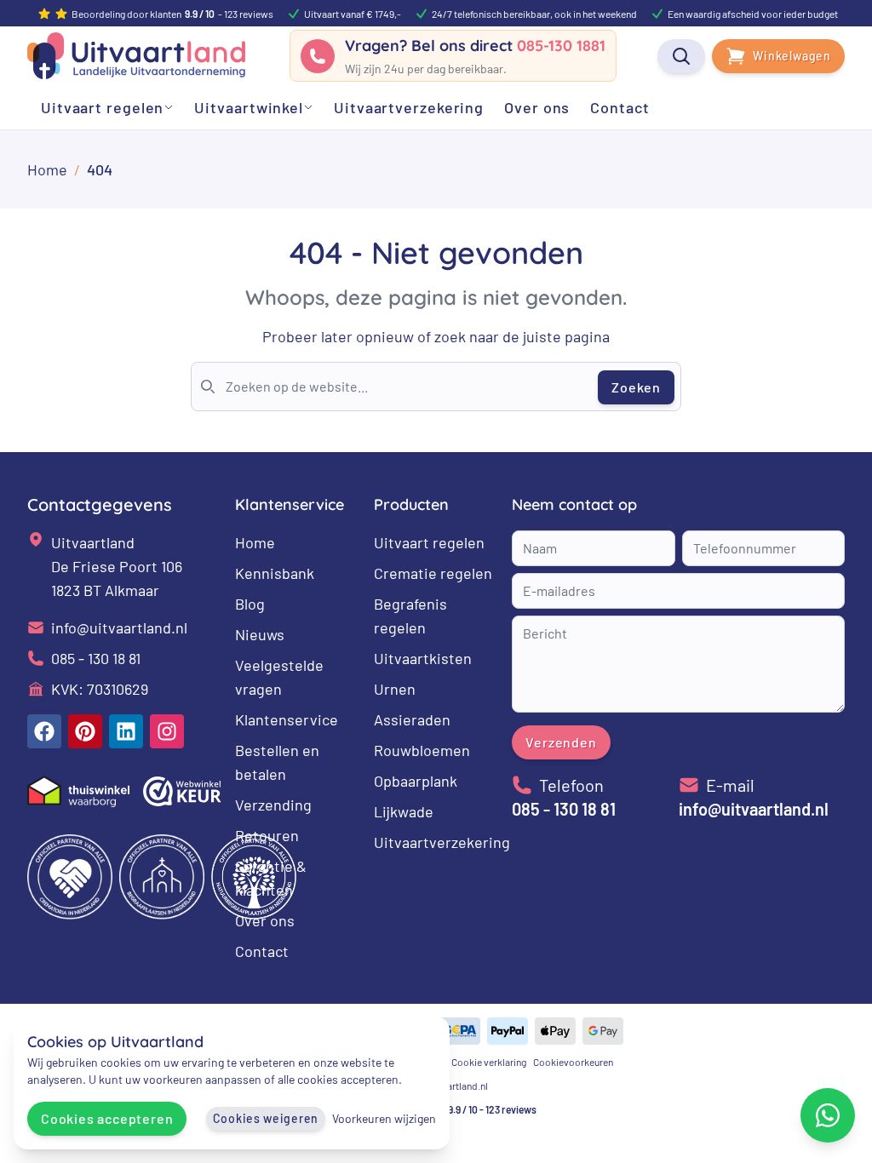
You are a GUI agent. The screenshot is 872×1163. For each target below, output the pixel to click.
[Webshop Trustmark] (182, 791)
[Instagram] (167, 731)
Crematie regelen (433, 573)
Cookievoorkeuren (573, 1062)
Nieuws (259, 634)
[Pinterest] (85, 731)
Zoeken (636, 387)
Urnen (395, 688)
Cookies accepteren (107, 1118)
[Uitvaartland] (136, 55)
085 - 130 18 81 (96, 658)
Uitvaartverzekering (442, 842)
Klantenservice (286, 719)
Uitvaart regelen (429, 542)
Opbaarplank (415, 780)
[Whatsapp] (827, 1115)
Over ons (265, 920)
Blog (250, 603)
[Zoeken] (681, 56)
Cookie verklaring (488, 1062)
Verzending (273, 804)
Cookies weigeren (265, 1118)
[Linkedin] (126, 731)
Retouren (267, 835)
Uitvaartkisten (423, 658)
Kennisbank (274, 573)
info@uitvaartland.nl (119, 627)
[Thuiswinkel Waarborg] (78, 791)
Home (255, 542)
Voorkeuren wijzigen (384, 1118)
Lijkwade (403, 811)
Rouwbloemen (422, 750)
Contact (262, 951)
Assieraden (412, 719)
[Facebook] (44, 731)
